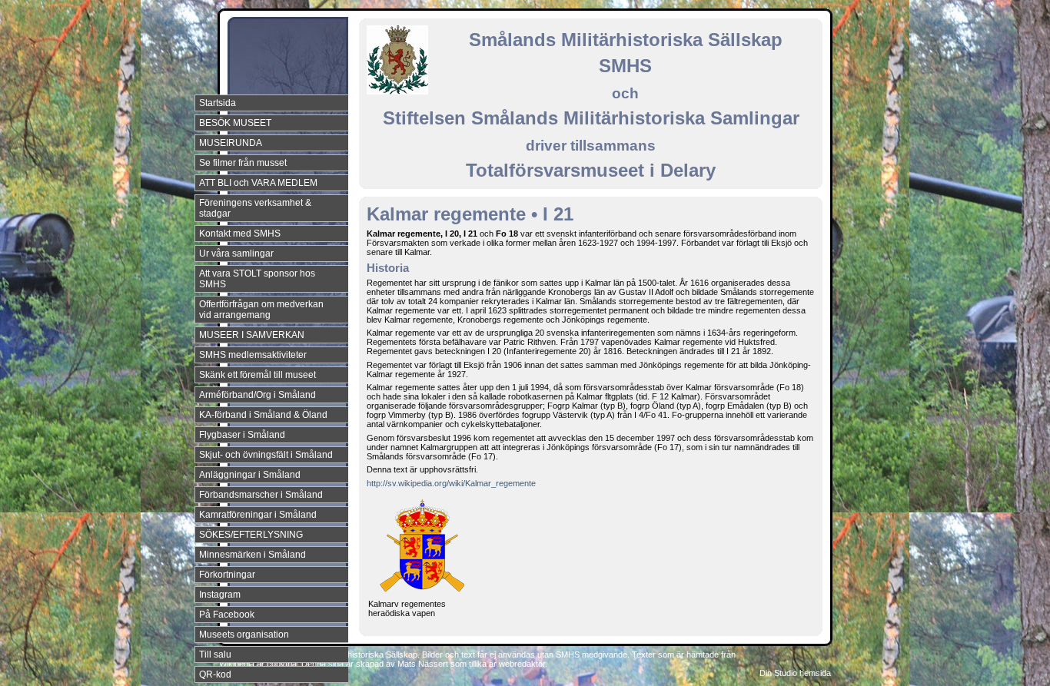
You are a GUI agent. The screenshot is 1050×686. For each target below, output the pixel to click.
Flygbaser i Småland (242, 434)
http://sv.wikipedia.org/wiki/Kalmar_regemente (451, 483)
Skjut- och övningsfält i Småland (266, 454)
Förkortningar (227, 574)
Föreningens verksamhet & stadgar (255, 208)
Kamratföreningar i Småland (258, 514)
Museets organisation (244, 634)
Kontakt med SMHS (240, 233)
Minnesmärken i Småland (252, 554)
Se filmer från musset (243, 162)
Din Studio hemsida (795, 673)
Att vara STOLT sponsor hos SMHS (257, 279)
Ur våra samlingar (236, 253)
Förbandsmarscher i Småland (261, 494)
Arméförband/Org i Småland (257, 394)
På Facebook (226, 614)
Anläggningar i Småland (250, 474)
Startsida (217, 103)
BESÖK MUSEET (235, 123)
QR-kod (215, 674)
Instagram (220, 594)
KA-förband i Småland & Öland (263, 414)
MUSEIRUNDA (230, 143)
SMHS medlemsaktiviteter (253, 355)
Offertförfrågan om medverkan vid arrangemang (261, 309)
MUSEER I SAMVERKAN (251, 335)
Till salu (215, 654)
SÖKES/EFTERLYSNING (251, 534)
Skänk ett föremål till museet (257, 375)
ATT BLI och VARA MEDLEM (258, 182)
